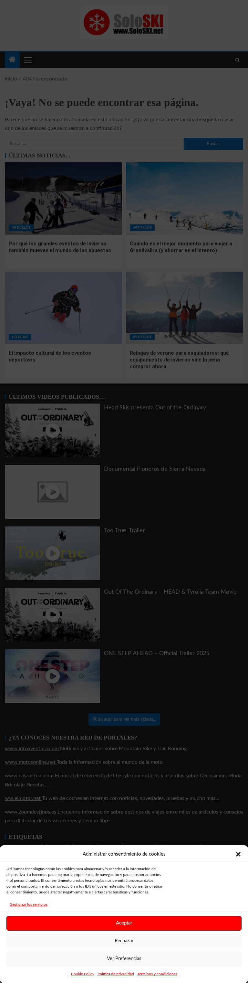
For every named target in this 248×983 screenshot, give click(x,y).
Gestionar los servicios (28, 904)
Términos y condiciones (157, 974)
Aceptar (124, 923)
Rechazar (124, 940)
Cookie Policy (82, 974)
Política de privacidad (116, 974)
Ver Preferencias (124, 958)
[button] (238, 854)
